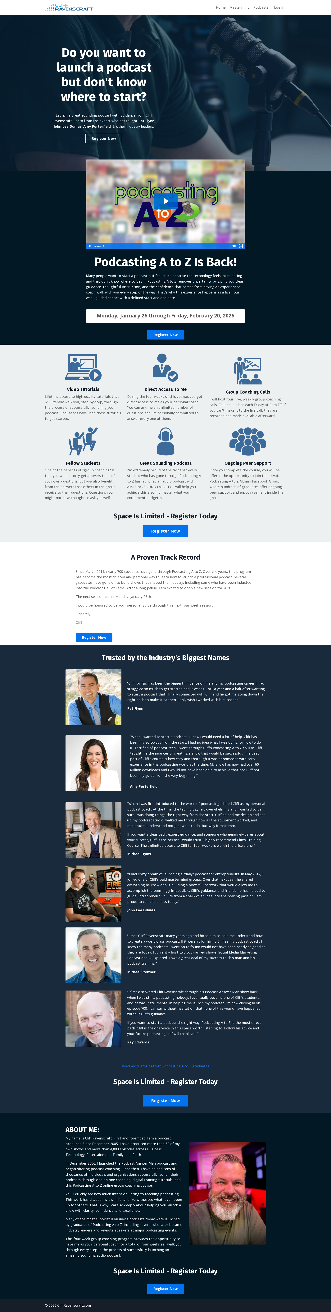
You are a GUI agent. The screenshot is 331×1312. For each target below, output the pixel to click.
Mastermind (239, 7)
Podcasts (260, 7)
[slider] (165, 246)
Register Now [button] (104, 138)
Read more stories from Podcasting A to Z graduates (165, 1066)
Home (221, 7)
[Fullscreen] (241, 246)
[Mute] (234, 246)
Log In (279, 7)
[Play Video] (89, 246)
